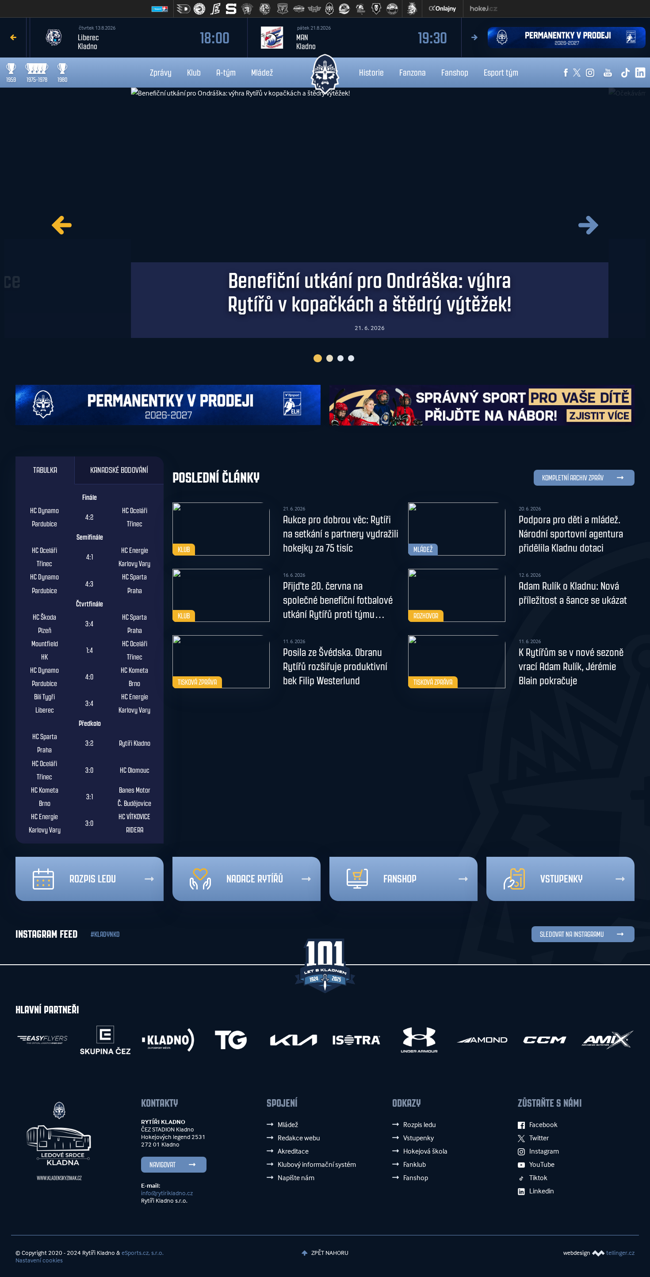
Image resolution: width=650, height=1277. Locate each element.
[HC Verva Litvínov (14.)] (392, 9)
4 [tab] (351, 358)
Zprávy (161, 72)
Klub (194, 72)
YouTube (541, 1164)
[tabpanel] (325, 213)
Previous (13, 37)
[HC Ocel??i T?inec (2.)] (199, 9)
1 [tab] (317, 358)
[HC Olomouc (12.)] (360, 9)
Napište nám (296, 1177)
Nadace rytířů (254, 879)
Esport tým (501, 72)
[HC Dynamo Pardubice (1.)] (183, 9)
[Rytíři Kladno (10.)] (329, 9)
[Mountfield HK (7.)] (283, 9)
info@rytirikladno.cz (167, 1192)
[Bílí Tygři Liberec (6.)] (265, 9)
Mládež (262, 72)
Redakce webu (299, 1137)
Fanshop (454, 72)
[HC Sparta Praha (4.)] (231, 9)
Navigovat (162, 1165)
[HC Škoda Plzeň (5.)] (247, 9)
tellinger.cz (620, 1252)
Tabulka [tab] (45, 470)
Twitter (539, 1137)
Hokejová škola (425, 1151)
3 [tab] (340, 358)
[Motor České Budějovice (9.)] (314, 9)
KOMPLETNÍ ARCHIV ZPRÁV (573, 478)
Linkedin (541, 1190)
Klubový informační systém (317, 1164)
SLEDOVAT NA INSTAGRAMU (572, 934)
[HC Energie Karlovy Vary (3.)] (215, 9)
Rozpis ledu (92, 879)
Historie (371, 72)
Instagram (544, 1151)
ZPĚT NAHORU (329, 1252)
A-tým (226, 72)
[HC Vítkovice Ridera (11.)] (344, 9)
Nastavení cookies (39, 1260)
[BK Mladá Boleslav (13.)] (376, 9)
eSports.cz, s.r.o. (143, 1252)
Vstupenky (561, 879)
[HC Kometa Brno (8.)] (298, 9)
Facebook (543, 1124)
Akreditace (293, 1151)
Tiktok (538, 1177)
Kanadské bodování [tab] (119, 470)
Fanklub (414, 1164)
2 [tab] (328, 358)
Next (474, 37)
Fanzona (412, 72)
